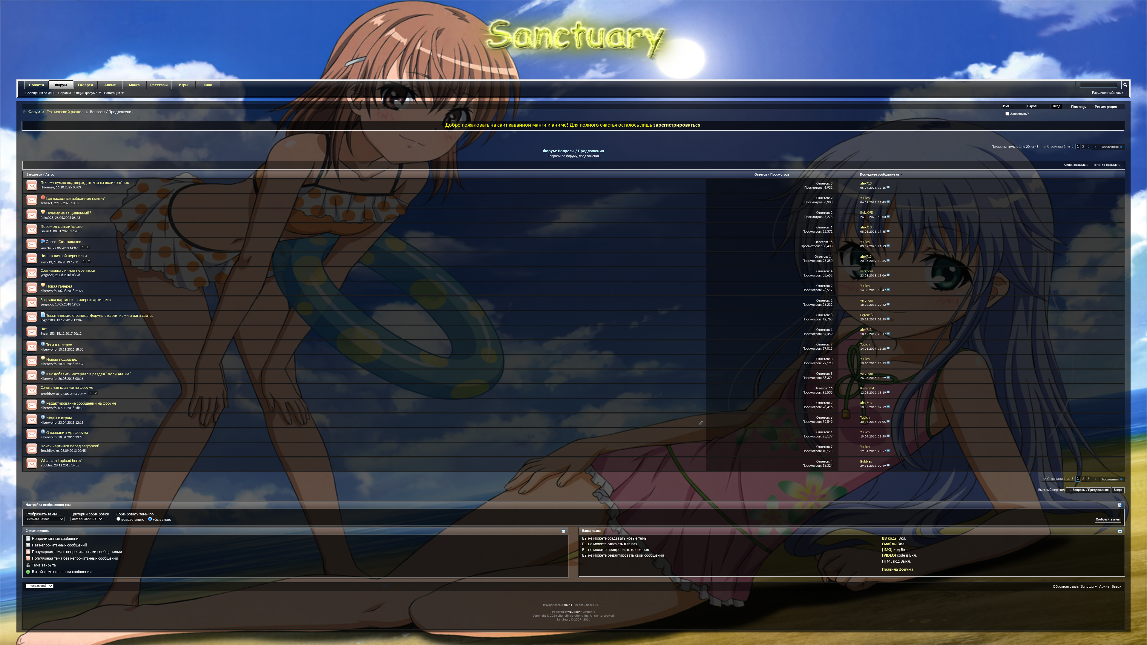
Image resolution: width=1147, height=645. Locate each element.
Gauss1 (46, 231)
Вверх (1118, 490)
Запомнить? (1019, 114)
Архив (1104, 587)
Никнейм (47, 187)
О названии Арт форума (67, 433)
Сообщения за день (40, 93)
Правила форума (897, 569)
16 (830, 242)
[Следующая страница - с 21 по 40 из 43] (1095, 147)
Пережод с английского (61, 227)
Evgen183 (48, 320)
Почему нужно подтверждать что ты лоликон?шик (85, 183)
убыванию (161, 519)
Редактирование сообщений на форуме (81, 403)
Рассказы (159, 85)
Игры (183, 85)
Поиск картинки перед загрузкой (70, 446)
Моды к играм (59, 418)
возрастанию (132, 519)
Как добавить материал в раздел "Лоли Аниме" (88, 374)
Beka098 (47, 218)
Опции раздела (1074, 165)
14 (830, 257)
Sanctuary (1089, 587)
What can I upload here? (61, 461)
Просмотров (779, 174)
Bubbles (46, 465)
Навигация (112, 93)
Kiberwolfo (48, 291)
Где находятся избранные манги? (75, 198)
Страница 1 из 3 (1060, 146)
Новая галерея (59, 286)
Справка (64, 93)
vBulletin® (575, 612)
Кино (208, 85)
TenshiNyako (50, 394)
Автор (49, 174)
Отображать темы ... (43, 514)
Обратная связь (1066, 587)
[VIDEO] (889, 555)
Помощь (1078, 107)
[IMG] (887, 550)
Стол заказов (70, 242)
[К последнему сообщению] (888, 188)
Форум (61, 85)
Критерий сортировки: (90, 514)
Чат (44, 329)
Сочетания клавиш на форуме (67, 388)
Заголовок (34, 174)
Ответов (761, 174)
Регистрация (1106, 107)
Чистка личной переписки (64, 256)
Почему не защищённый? (68, 213)
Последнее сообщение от (879, 174)
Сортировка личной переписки (68, 270)
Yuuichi (46, 248)
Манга (134, 85)
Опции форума (85, 93)
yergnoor (47, 275)
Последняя (1110, 147)
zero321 (46, 203)
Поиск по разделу (1105, 165)
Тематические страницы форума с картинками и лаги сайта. (99, 316)
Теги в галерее (59, 345)
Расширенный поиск (1107, 92)
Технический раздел (65, 112)
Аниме (110, 85)
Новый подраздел (62, 359)
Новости (36, 85)
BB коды (890, 538)
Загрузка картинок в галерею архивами (76, 300)
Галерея (85, 85)
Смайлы (889, 544)
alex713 (46, 262)
